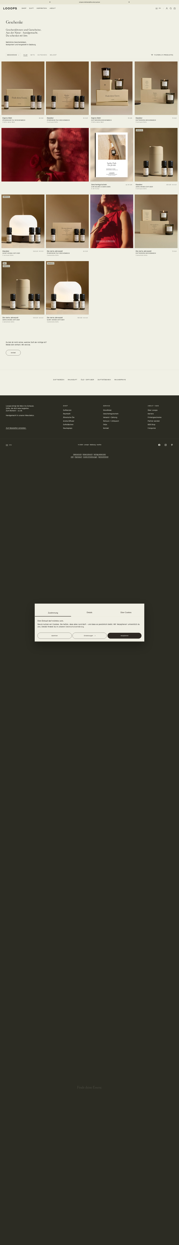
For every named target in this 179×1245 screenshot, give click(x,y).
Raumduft (72, 380)
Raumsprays (120, 380)
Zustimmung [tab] (53, 613)
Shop (24, 8)
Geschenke (12, 55)
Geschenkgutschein (110, 414)
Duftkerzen (58, 380)
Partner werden (154, 421)
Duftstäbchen (104, 380)
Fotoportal (152, 428)
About (53, 8)
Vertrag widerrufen (100, 454)
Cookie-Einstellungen (90, 457)
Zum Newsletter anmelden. (16, 428)
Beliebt (53, 55)
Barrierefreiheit (103, 457)
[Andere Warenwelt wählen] (18, 55)
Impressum (78, 457)
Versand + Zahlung (110, 417)
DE (157, 8)
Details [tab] (89, 612)
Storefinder (107, 410)
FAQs (105, 424)
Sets (32, 55)
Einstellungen (88, 636)
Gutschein (42, 55)
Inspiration (42, 8)
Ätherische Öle (68, 417)
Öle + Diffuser (87, 380)
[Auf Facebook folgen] (159, 445)
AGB (72, 457)
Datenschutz (77, 454)
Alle (25, 55)
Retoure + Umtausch (111, 421)
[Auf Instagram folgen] (165, 445)
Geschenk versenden (105, 241)
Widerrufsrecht (88, 454)
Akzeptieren (124, 636)
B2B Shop (151, 424)
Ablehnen (54, 636)
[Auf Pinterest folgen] (172, 445)
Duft (31, 8)
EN (160, 8)
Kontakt (106, 428)
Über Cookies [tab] (126, 612)
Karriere (151, 414)
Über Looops (152, 410)
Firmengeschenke (154, 417)
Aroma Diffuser (68, 421)
